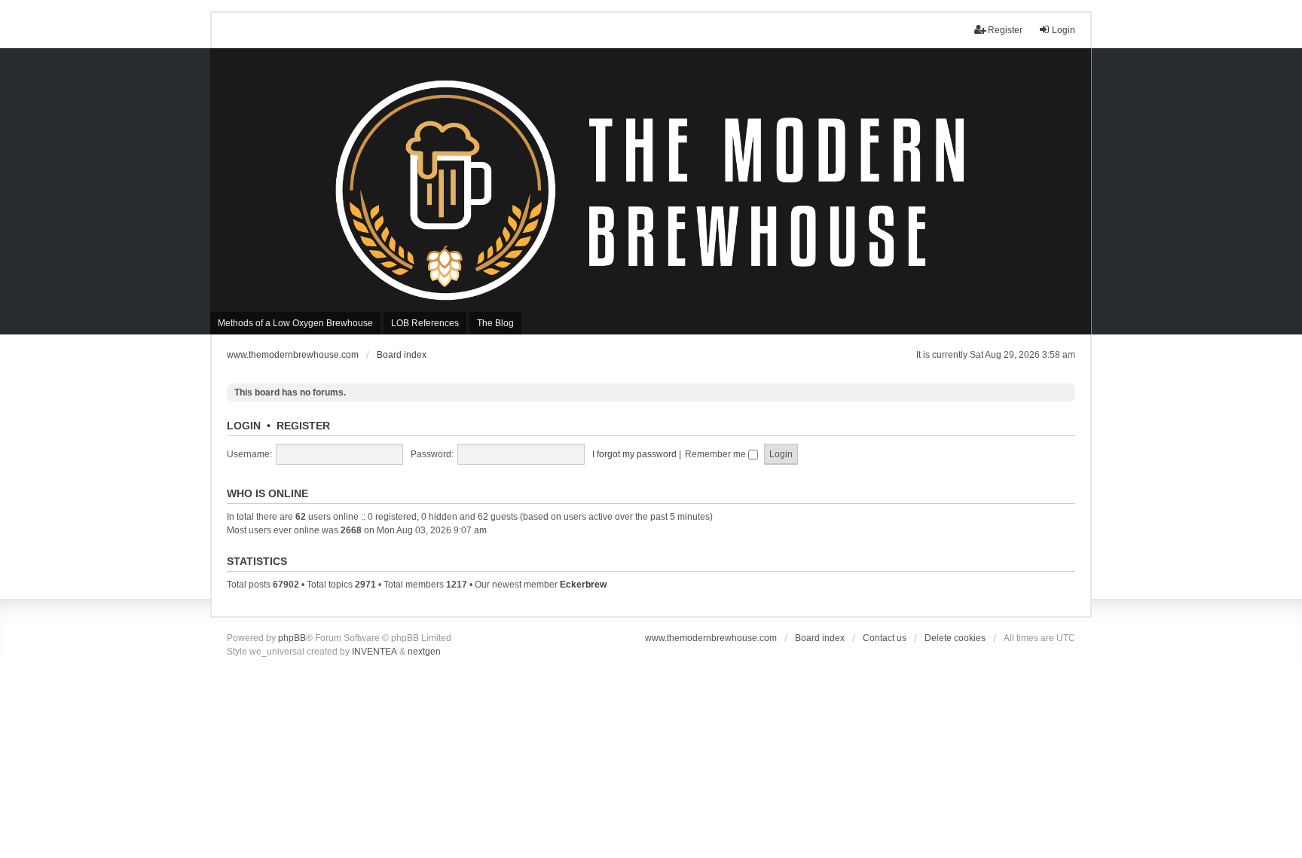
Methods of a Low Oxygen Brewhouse (295, 323)
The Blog (495, 323)
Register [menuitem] (1005, 30)
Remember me (716, 454)
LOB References (425, 323)
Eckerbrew (583, 584)
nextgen (424, 651)
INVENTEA (374, 651)
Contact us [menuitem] (884, 638)
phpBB (292, 638)
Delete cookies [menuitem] (955, 638)
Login (244, 426)
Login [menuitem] (1063, 30)
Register (303, 426)
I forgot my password (634, 454)
